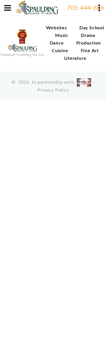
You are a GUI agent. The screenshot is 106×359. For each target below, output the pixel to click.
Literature (75, 58)
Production (88, 43)
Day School (91, 28)
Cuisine (60, 50)
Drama (88, 35)
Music (61, 35)
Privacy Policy (52, 90)
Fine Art (90, 50)
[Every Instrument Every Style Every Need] (37, 8)
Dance (57, 43)
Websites (56, 28)
